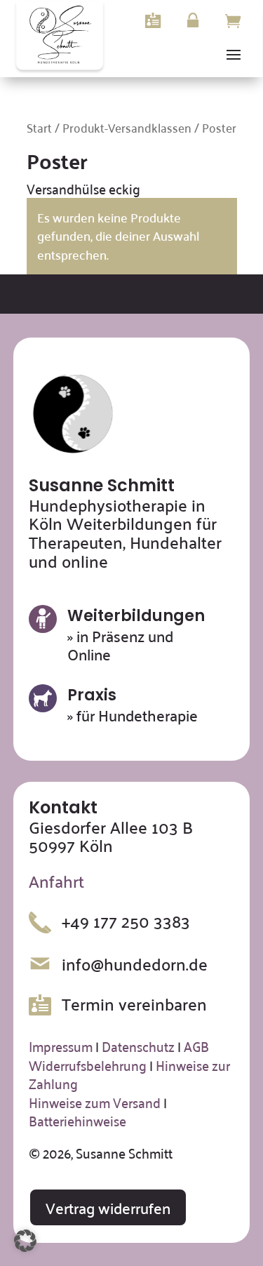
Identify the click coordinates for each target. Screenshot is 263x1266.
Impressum (61, 1045)
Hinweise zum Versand (95, 1101)
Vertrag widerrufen (108, 1207)
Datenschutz (138, 1045)
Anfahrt (56, 880)
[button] (25, 1240)
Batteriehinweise (77, 1120)
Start (39, 127)
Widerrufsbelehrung (88, 1064)
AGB (196, 1045)
